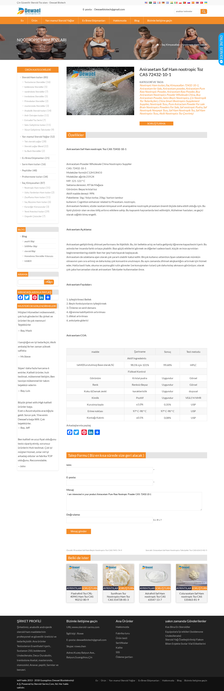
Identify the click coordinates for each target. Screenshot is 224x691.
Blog (136, 20)
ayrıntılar (74, 588)
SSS (118, 652)
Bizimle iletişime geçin (159, 20)
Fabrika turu (123, 633)
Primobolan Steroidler (34, 101)
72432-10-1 (191, 85)
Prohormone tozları (32, 176)
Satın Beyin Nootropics (176, 97)
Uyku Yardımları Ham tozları (37, 192)
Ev (22, 20)
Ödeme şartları (124, 656)
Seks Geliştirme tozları (35, 125)
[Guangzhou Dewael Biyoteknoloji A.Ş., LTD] (28, 13)
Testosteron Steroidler (34, 82)
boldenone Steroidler (34, 87)
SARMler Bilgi (30, 246)
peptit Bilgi (29, 241)
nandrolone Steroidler (34, 91)
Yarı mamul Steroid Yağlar (59, 20)
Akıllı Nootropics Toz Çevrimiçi (176, 113)
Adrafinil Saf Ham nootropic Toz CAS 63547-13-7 (155, 596)
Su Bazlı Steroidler (32, 151)
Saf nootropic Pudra (191, 107)
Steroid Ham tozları (32, 77)
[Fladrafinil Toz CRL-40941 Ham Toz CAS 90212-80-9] (81, 585)
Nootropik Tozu (158, 104)
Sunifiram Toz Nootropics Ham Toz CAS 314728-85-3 (118, 596)
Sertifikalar (122, 642)
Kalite (119, 647)
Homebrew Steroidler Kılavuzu (38, 256)
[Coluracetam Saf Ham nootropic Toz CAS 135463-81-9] (191, 585)
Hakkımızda (119, 20)
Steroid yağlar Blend (33, 146)
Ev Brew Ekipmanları (93, 20)
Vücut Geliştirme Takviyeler (37, 129)
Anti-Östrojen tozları (34, 115)
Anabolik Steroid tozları (35, 110)
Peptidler (27, 170)
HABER (27, 261)
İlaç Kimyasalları (171, 44)
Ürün (34, 20)
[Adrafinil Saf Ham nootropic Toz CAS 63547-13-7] (155, 585)
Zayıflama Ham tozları (34, 197)
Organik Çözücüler (33, 216)
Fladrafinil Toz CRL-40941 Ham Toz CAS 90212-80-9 (81, 596)
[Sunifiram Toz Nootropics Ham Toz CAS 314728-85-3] (118, 585)
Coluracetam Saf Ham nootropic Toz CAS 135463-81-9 (191, 596)
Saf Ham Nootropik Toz (182, 110)
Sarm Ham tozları (31, 164)
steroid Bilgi (29, 251)
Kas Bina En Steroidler (177, 626)
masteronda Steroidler (34, 106)
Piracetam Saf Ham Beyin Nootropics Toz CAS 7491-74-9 (94, 550)
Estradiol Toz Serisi (33, 120)
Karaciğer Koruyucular (35, 206)
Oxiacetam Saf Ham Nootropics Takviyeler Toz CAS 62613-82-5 (176, 550)
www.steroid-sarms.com (85, 627)
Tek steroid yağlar (32, 141)
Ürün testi (121, 638)
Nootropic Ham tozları (194, 44)
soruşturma (156, 123)
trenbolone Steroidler (34, 96)
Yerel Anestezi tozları (34, 211)
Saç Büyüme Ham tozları (35, 202)
